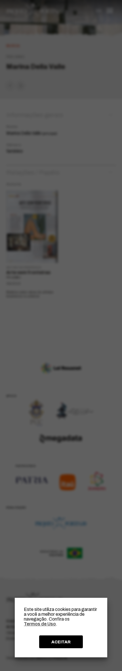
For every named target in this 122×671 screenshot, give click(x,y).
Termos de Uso (40, 623)
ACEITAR (61, 642)
